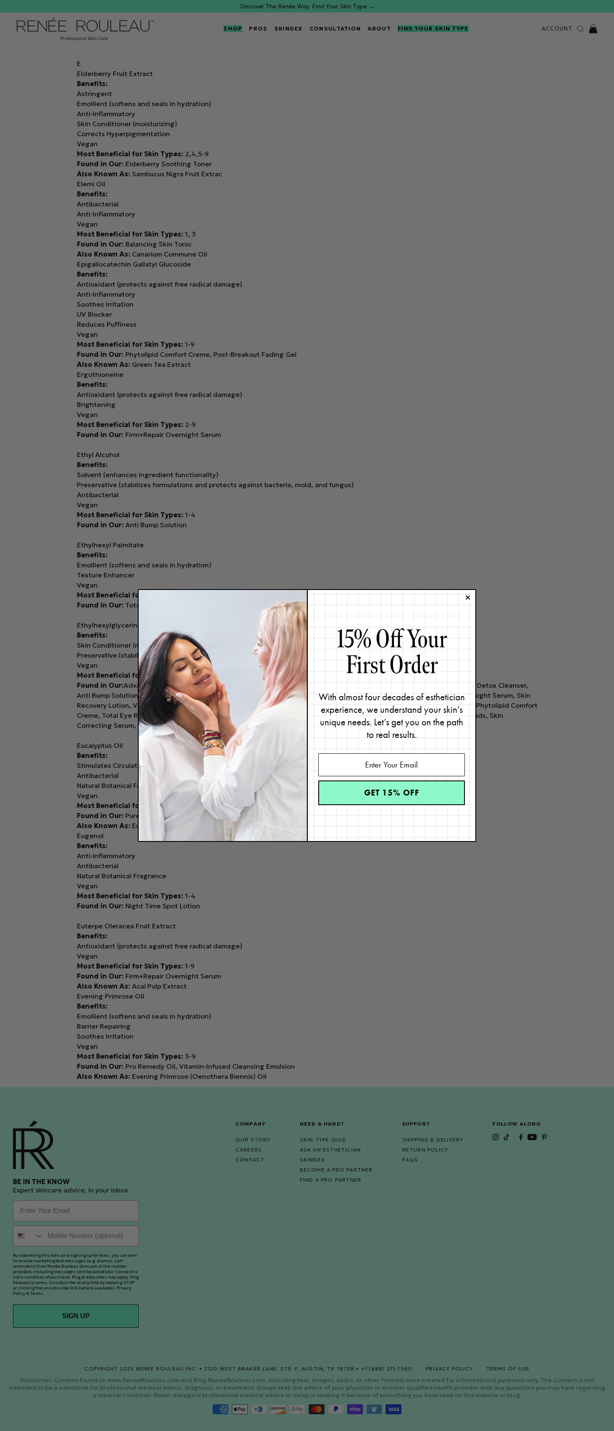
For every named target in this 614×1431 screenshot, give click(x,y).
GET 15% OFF (391, 792)
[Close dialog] (468, 597)
